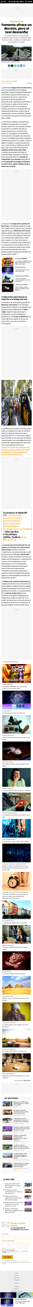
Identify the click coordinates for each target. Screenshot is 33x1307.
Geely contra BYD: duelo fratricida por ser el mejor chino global (21, 1103)
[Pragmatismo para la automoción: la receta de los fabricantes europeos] (7, 1120)
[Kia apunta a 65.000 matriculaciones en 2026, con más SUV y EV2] (7, 1112)
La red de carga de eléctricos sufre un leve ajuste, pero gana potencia (22, 1146)
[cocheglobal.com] (16, 1)
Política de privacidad (16, 1291)
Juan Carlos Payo (21, 1115)
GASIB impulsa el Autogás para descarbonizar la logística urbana (21, 1165)
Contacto (16, 1286)
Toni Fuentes (21, 1123)
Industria (16, 1123)
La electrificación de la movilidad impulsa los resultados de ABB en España (20, 1156)
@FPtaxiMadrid (11, 526)
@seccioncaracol (11, 523)
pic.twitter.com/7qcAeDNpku (17, 529)
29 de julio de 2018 (14, 538)
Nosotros (16, 1289)
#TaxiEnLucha (14, 515)
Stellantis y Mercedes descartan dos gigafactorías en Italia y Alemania (21, 1138)
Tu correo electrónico (8, 1241)
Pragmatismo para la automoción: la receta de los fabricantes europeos (21, 1120)
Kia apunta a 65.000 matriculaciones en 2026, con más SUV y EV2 (21, 1111)
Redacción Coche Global (9, 81)
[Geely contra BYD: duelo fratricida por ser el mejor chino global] (7, 1103)
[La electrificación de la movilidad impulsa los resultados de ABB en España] (7, 1155)
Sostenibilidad (17, 1168)
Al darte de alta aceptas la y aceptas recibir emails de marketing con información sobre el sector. (16, 1262)
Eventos (16, 1283)
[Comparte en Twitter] (12, 65)
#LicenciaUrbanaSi (12, 518)
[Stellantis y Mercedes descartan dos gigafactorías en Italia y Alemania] (7, 1137)
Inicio (16, 1273)
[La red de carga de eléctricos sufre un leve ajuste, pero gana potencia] (7, 1147)
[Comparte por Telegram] (18, 65)
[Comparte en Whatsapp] (15, 65)
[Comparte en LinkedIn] (21, 65)
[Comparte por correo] (24, 65)
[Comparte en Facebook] (9, 65)
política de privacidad (22, 1260)
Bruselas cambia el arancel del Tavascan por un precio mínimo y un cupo (22, 1128)
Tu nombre (5, 1234)
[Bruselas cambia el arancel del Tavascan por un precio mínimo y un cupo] (7, 1128)
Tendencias (16, 1150)
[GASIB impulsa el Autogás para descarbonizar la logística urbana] (7, 1165)
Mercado (16, 1106)
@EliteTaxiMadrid (12, 521)
